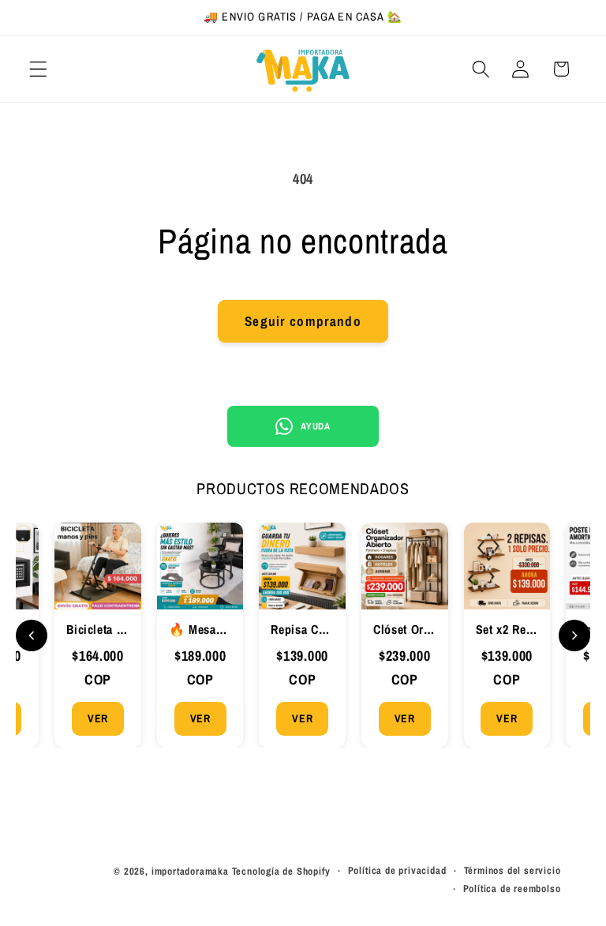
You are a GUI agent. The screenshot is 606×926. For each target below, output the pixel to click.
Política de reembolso (512, 888)
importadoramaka (190, 871)
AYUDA (315, 426)
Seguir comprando (303, 321)
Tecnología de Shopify (281, 871)
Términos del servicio (512, 870)
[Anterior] (31, 635)
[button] (38, 69)
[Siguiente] (574, 635)
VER (98, 718)
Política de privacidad (397, 870)
